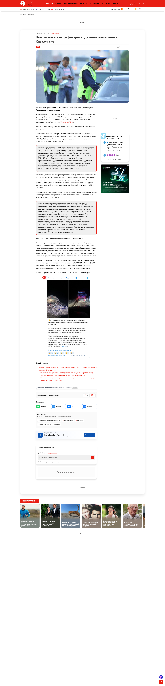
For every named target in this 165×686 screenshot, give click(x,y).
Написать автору (123, 47)
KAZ (143, 3)
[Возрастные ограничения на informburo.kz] (131, 3)
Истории (58, 3)
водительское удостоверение (50, 424)
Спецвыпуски (94, 3)
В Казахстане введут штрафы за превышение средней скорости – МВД (66, 373)
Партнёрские (106, 3)
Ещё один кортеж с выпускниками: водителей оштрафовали (62, 375)
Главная (23, 14)
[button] (136, 9)
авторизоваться (52, 453)
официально (55, 33)
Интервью (83, 3)
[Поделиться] (161, 682)
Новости (49, 3)
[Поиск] (135, 3)
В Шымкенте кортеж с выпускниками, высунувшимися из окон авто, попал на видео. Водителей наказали (68, 379)
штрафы (79, 420)
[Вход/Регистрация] (139, 3)
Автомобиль (68, 420)
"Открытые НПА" (66, 122)
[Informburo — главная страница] (28, 3)
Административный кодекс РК (50, 420)
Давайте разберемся (70, 3)
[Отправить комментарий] (92, 457)
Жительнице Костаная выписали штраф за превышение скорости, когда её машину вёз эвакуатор (68, 368)
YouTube (115, 3)
